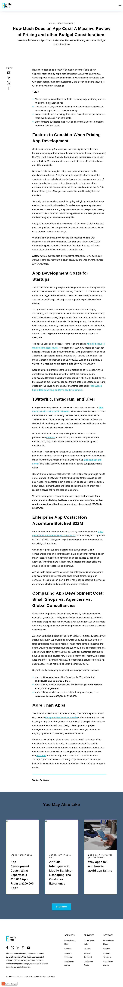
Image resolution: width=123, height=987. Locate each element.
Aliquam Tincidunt (68, 955)
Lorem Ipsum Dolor (69, 942)
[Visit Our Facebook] (7, 947)
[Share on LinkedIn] (8, 77)
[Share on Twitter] (8, 83)
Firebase (50, 437)
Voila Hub (41, 755)
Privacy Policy (40, 976)
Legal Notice (29, 976)
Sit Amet (67, 949)
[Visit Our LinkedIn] (17, 947)
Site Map (51, 976)
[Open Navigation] (120, 5)
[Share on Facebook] (8, 88)
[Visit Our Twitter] (12, 947)
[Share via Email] (8, 72)
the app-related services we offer (61, 717)
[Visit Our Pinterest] (23, 947)
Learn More (61, 907)
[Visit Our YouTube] (28, 947)
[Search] (117, 42)
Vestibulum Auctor (69, 963)
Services (69, 935)
